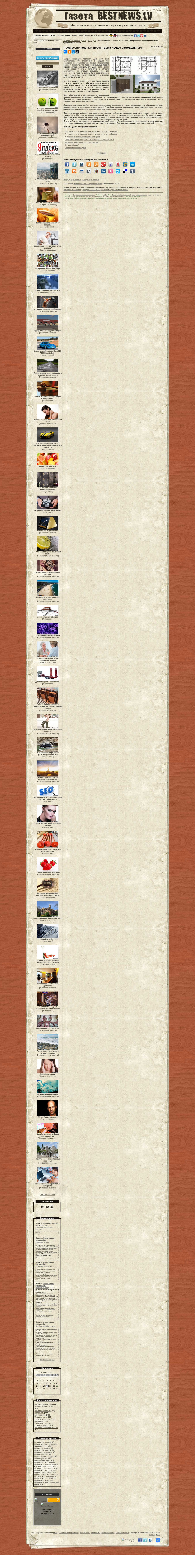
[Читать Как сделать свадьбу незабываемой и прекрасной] (47, 1005)
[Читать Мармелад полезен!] (47, 465)
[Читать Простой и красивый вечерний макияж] (47, 822)
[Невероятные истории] (47, 138)
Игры (82, 1533)
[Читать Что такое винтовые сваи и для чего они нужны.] (47, 848)
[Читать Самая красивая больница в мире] (47, 917)
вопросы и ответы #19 (43, 1472)
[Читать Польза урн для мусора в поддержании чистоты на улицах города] (47, 703)
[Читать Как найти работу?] (47, 938)
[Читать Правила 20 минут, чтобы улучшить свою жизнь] (47, 776)
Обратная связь (107, 1533)
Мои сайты (95, 1533)
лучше (144, 195)
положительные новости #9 (45, 1456)
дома (149, 195)
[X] (77, 51)
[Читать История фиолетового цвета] (47, 634)
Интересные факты (43, 1411)
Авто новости (40, 1415)
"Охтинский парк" (72, 145)
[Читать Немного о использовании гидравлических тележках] (47, 959)
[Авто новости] (48, 355)
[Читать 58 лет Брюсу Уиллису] (47, 1116)
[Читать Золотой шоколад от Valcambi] (47, 201)
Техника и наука (41, 1417)
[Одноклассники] (69, 51)
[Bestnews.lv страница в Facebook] (140, 1542)
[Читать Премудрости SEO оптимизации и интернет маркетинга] (47, 796)
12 (44, 1383)
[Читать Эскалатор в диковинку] (47, 86)
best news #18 (51, 1470)
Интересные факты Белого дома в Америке (82, 137)
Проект (114, 195)
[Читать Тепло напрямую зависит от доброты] (47, 221)
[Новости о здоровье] (47, 250)
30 (57, 1389)
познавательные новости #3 (46, 1444)
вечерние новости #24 (43, 1481)
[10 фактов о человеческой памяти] (47, 1208)
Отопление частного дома (75, 148)
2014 (84, 41)
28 (50, 1389)
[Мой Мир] (73, 51)
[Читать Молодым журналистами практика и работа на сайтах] (47, 892)
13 (47, 1383)
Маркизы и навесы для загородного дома (81, 142)
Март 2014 (47, 1372)
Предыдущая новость (72, 180)
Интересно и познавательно (46, 1428)
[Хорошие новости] (47, 227)
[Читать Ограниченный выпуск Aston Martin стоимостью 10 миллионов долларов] (47, 442)
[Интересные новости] (48, 205)
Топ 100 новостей (47, 1195)
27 (47, 1389)
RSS (158, 1535)
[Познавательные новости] (48, 556)
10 (37, 1383)
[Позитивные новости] (48, 184)
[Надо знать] (48, 492)
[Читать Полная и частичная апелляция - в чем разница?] (47, 395)
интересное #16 (41, 1468)
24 (37, 1389)
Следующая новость (91, 180)
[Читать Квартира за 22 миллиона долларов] (47, 982)
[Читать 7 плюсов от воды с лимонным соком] (47, 550)
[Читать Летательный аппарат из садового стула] (47, 132)
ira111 (105, 195)
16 (57, 1383)
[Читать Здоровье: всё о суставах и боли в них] (47, 418)
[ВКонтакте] (65, 51)
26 (44, 1389)
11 (41, 1383)
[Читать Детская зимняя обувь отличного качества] (47, 728)
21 (50, 1386)
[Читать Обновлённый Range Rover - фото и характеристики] (47, 751)
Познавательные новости (45, 1406)
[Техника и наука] (48, 964)
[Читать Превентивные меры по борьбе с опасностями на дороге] (47, 372)
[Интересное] (47, 159)
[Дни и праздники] (48, 113)
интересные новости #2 (44, 1442)
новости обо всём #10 (43, 1458)
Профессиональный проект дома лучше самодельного (105, 190)
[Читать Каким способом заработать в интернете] (47, 1182)
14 (50, 1383)
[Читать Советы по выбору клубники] (47, 871)
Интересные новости (43, 1404)
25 (41, 1389)
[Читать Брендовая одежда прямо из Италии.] (47, 571)
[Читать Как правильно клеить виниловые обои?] (47, 486)
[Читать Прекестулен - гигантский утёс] (47, 289)
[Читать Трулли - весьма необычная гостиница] (47, 1157)
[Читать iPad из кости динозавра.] (47, 529)
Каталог (75, 1533)
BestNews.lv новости (72, 190)
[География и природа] (47, 292)
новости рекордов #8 (42, 1454)
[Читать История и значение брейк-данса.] (47, 308)
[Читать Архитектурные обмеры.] (47, 615)
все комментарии (47, 1360)
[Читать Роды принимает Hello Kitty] (47, 1027)
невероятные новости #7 (44, 1452)
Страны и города (41, 1426)
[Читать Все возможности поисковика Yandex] (47, 153)
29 (54, 1389)
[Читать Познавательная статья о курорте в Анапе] (47, 1050)
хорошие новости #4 (42, 1446)
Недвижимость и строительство (41, 1422)
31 (37, 1391)
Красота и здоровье (43, 1419)
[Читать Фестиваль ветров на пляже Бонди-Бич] (47, 596)
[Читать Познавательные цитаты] (47, 1093)
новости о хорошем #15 (48, 1466)
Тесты (87, 1533)
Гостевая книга (65, 1533)
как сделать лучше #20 (45, 1473)
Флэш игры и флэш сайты (45, 1239)
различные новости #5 (43, 1448)
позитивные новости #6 (44, 1450)
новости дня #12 (41, 1462)
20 (47, 1386)
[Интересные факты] (47, 90)
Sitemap (152, 1535)
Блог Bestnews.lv (122, 1533)
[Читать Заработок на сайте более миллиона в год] (47, 1133)
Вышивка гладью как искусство (47, 1224)
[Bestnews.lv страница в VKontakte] (150, 1542)
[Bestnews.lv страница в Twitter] (145, 1542)
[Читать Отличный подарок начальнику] (47, 509)
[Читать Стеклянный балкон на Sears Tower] (47, 178)
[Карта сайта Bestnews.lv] (158, 1542)
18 (41, 1386)
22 (54, 1386)
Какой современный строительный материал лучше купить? (89, 140)
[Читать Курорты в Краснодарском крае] (47, 329)
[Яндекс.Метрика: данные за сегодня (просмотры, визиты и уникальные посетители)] (47, 1505)
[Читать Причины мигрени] (47, 1073)
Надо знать (39, 1413)
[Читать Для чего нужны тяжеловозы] (47, 680)
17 (37, 1386)
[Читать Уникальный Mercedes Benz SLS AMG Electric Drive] (47, 349)
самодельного (137, 195)
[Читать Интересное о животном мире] (47, 267)
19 (44, 1386)
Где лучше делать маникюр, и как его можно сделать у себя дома (91, 131)
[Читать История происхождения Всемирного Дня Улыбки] (47, 107)
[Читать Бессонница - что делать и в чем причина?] (47, 244)
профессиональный (124, 195)
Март (90, 41)
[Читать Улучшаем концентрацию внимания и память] (47, 657)
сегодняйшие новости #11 (45, 1460)
